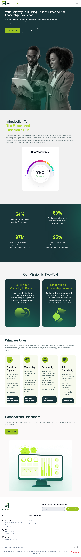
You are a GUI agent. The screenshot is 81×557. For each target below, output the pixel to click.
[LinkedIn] (78, 547)
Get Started (13, 31)
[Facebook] (71, 547)
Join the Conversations (48, 400)
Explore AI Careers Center (12, 400)
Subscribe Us (72, 509)
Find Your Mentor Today (29, 400)
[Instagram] (74, 547)
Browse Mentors (34, 524)
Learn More (30, 31)
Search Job (68, 401)
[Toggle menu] (77, 3)
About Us (32, 520)
